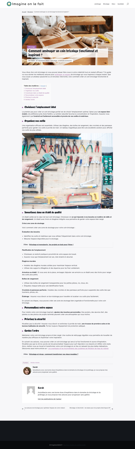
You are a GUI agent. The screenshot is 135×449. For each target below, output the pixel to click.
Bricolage (31, 47)
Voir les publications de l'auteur (49, 399)
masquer (43, 86)
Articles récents (35, 362)
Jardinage (97, 4)
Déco (113, 4)
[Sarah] (27, 371)
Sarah (35, 367)
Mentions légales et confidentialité (75, 445)
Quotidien (121, 4)
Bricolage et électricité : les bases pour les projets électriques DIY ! (90, 409)
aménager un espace (62, 74)
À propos (25, 362)
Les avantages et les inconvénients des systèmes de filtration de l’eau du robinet (78, 348)
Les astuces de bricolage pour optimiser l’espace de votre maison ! (45, 409)
